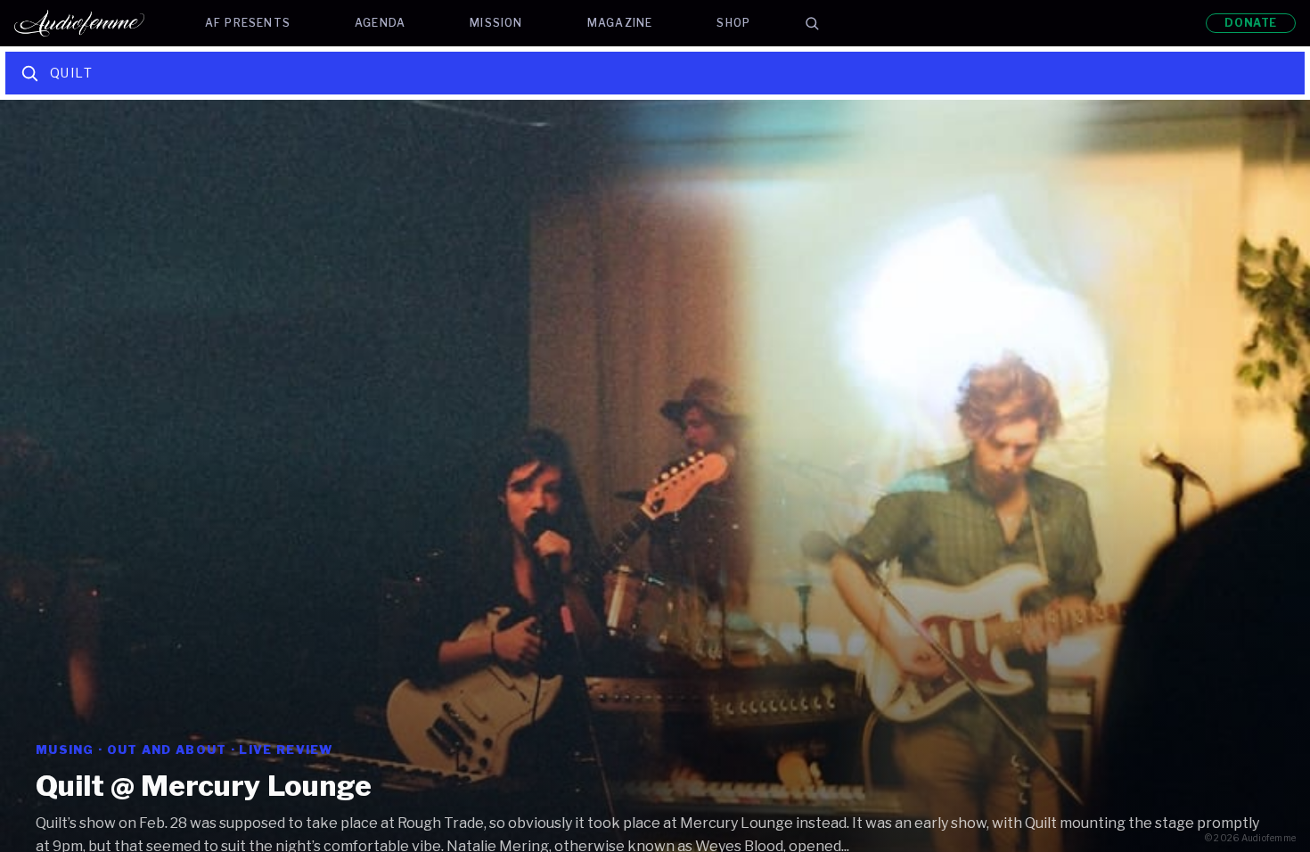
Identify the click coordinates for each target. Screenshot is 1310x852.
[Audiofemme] (93, 23)
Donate (1250, 22)
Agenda (380, 22)
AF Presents (248, 22)
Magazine (620, 22)
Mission (496, 22)
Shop (733, 22)
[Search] (811, 23)
